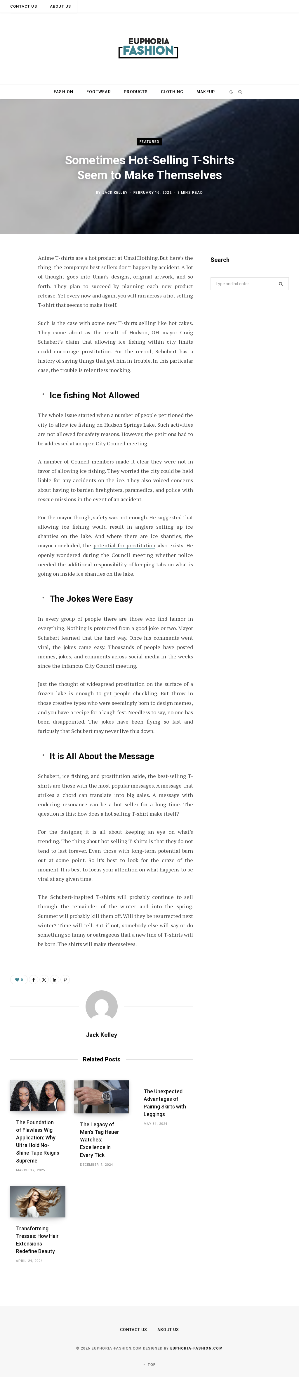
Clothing (172, 91)
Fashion (64, 91)
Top (151, 1365)
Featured (150, 141)
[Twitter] (16, 290)
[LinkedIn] (54, 979)
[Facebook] (16, 275)
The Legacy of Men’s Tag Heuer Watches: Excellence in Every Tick (99, 1139)
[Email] (16, 321)
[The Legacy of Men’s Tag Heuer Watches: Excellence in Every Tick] (101, 1096)
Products (136, 91)
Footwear (98, 91)
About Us (60, 6)
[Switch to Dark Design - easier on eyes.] (231, 91)
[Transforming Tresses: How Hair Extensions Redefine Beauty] (37, 1201)
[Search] (240, 91)
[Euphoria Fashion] (149, 48)
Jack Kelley (115, 193)
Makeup (206, 91)
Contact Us (23, 6)
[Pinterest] (16, 306)
